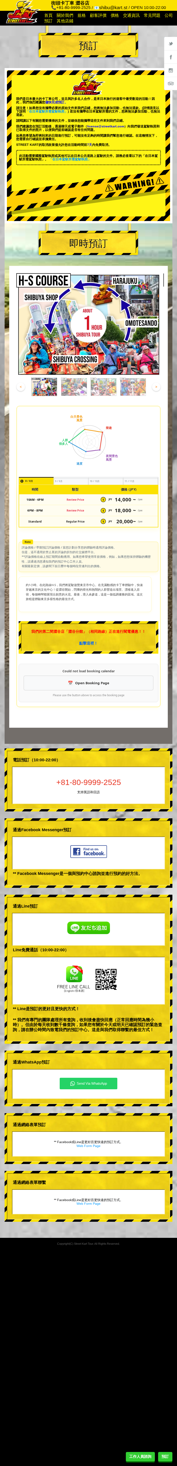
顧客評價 (98, 15)
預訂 (48, 21)
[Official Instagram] (170, 70)
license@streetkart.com (105, 126)
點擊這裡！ (88, 643)
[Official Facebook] (170, 56)
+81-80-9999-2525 (88, 782)
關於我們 (65, 15)
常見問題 (152, 15)
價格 (115, 15)
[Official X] (170, 43)
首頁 (48, 15)
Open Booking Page (92, 683)
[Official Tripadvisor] (170, 83)
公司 (169, 15)
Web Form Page (88, 1146)
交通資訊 (131, 15)
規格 (81, 15)
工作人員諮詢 (140, 1456)
